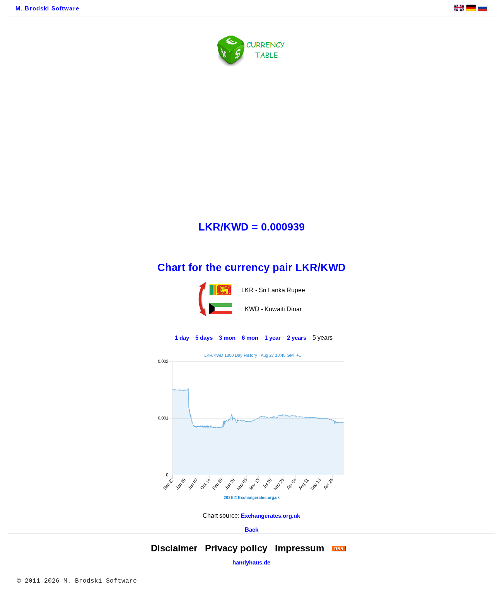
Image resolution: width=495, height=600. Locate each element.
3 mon (227, 338)
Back (251, 530)
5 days (204, 338)
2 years (296, 338)
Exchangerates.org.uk (270, 516)
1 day (182, 338)
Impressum (299, 548)
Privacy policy (236, 548)
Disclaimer (174, 548)
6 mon (250, 338)
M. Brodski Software (47, 8)
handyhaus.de (251, 562)
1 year (273, 338)
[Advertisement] (251, 142)
